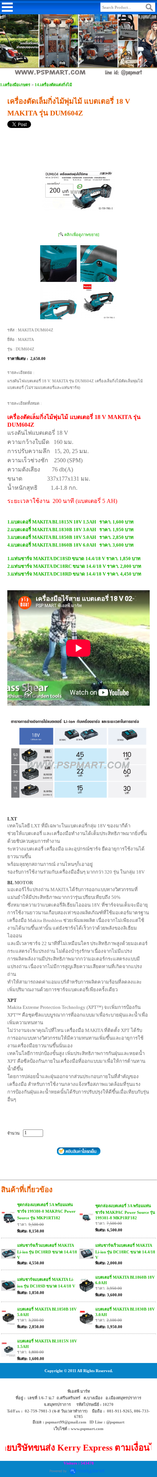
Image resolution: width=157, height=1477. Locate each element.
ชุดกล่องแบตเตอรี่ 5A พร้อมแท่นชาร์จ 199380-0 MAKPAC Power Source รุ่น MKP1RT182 (46, 1211)
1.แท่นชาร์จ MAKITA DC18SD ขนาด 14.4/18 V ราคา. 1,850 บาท (74, 558)
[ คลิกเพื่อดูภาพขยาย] (78, 234)
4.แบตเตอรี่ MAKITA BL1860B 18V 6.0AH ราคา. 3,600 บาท (70, 545)
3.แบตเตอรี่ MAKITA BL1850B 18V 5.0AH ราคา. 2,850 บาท (70, 537)
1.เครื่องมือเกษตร (15, 84)
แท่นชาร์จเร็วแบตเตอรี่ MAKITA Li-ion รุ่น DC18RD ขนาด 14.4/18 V (47, 1251)
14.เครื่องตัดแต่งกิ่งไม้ (53, 84)
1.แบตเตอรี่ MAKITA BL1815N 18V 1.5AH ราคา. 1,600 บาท (70, 522)
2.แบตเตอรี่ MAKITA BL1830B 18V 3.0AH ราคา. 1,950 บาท (70, 529)
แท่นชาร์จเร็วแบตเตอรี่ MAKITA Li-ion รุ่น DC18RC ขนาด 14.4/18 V (125, 1251)
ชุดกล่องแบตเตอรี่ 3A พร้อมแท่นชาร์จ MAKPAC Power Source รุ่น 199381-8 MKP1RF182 (125, 1212)
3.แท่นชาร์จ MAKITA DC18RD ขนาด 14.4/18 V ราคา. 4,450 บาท (74, 574)
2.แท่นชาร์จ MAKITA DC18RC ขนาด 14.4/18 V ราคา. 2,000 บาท (74, 566)
